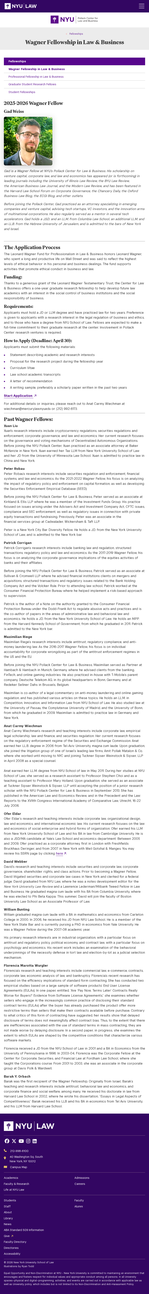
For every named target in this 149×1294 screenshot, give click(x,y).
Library (8, 1218)
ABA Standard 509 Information (24, 1230)
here (59, 853)
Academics (11, 1178)
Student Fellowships (22, 92)
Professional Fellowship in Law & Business (36, 76)
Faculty (79, 1200)
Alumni (78, 1206)
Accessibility (12, 1253)
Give (7, 1236)
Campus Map (18, 1167)
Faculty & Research (16, 1184)
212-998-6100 (19, 1151)
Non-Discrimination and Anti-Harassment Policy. (106, 1284)
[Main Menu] (141, 6)
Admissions (81, 1178)
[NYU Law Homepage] (21, 6)
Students (10, 1200)
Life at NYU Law (14, 1189)
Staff (7, 1206)
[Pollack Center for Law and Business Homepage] (74, 20)
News (7, 1224)
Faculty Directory (15, 1242)
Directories (11, 1248)
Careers (79, 1184)
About (8, 1212)
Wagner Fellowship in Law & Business (37, 69)
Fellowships (17, 61)
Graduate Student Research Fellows (32, 84)
